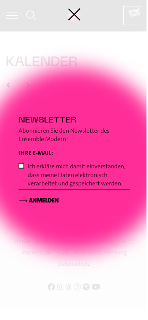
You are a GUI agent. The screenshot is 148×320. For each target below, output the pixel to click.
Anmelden (39, 200)
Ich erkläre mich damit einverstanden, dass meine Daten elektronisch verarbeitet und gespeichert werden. (76, 174)
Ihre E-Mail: (36, 153)
